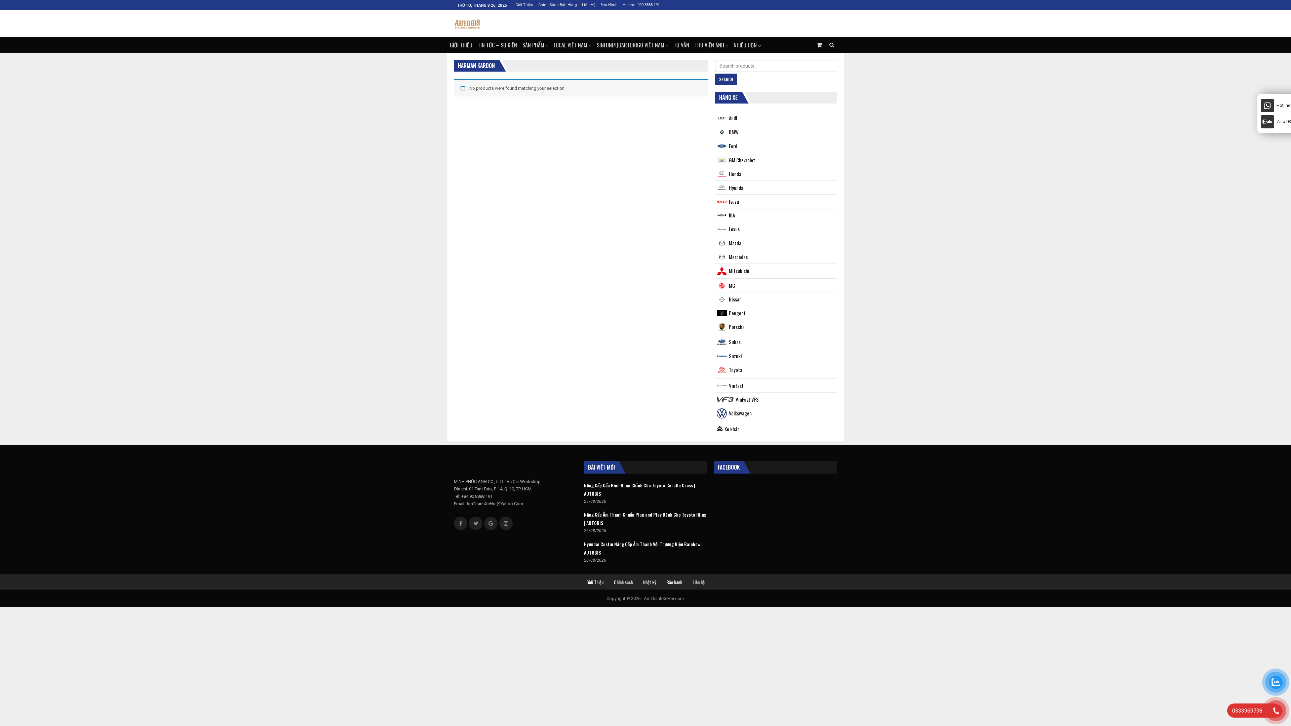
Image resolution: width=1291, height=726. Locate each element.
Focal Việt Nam (570, 45)
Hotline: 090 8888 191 (641, 5)
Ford (733, 146)
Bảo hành (609, 5)
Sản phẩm (533, 45)
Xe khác (732, 429)
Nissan (735, 299)
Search (726, 79)
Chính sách (623, 582)
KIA (732, 215)
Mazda (735, 243)
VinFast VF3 (747, 399)
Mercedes (738, 256)
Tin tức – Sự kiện (497, 45)
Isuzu (734, 201)
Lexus (734, 229)
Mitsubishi (739, 270)
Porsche (737, 326)
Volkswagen (740, 413)
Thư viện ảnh (709, 45)
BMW (734, 131)
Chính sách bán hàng (557, 5)
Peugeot (737, 313)
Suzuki (735, 356)
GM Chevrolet (742, 160)
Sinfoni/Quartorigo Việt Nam (630, 45)
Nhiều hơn (745, 45)
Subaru (736, 342)
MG (732, 285)
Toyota (735, 369)
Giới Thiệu (524, 5)
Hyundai (737, 187)
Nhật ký (649, 582)
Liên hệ (588, 5)
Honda (735, 173)
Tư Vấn (681, 45)
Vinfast (736, 385)
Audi (733, 118)
